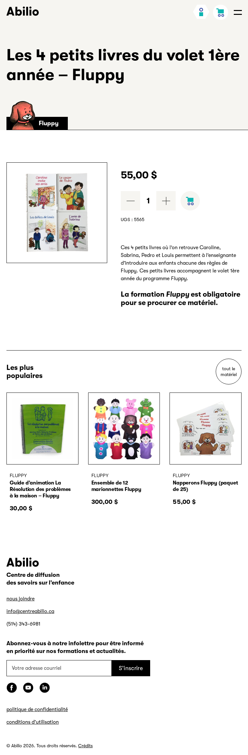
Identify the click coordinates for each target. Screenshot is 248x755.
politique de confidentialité (37, 709)
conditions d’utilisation (32, 722)
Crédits (85, 745)
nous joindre (20, 599)
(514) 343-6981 (23, 624)
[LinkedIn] (44, 688)
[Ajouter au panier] (190, 200)
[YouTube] (28, 688)
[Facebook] (11, 688)
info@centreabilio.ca (30, 611)
